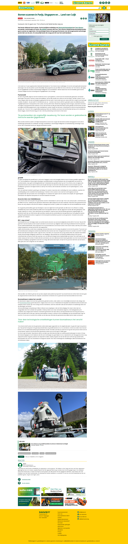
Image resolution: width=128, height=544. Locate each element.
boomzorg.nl (59, 541)
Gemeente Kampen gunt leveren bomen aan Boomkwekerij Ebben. (98, 151)
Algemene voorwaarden (64, 528)
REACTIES (21, 460)
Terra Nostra (79, 27)
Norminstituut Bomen (25, 302)
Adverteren (60, 526)
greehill (43, 29)
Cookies (60, 533)
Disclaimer (60, 530)
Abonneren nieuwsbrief (63, 521)
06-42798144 (82, 516)
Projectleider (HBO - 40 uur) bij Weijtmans (102, 59)
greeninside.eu (91, 541)
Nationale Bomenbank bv (24, 453)
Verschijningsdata (62, 535)
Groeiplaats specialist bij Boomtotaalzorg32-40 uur (101, 49)
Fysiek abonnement (63, 512)
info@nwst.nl (82, 512)
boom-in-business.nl (81, 541)
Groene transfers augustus (102, 233)
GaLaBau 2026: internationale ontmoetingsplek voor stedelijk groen (102, 120)
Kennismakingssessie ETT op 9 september (102, 114)
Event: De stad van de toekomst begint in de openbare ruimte (101, 134)
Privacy (59, 531)
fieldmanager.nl (32, 541)
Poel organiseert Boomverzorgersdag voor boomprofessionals (101, 128)
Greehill (42, 453)
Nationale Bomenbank (66, 27)
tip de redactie (26, 483)
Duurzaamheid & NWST (64, 515)
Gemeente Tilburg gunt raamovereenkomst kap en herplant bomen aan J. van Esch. (99, 161)
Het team (60, 522)
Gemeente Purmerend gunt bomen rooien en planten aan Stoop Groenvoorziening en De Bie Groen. (98, 146)
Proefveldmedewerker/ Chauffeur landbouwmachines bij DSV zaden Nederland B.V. (102, 76)
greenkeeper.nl (41, 541)
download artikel (26, 479)
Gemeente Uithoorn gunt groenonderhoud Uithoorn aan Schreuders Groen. (98, 156)
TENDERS (91, 142)
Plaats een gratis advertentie (95, 106)
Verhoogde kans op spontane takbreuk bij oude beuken (102, 261)
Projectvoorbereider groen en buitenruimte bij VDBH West (102, 69)
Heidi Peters (21, 20)
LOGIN (21, 456)
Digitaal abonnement (63, 519)
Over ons (60, 514)
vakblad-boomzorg (84, 519)
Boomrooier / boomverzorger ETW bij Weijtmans (102, 64)
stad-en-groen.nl (50, 541)
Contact (60, 517)
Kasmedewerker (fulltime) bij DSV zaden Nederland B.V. (102, 82)
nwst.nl (98, 541)
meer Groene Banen (99, 95)
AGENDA (91, 111)
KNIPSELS (91, 177)
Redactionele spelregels (64, 524)
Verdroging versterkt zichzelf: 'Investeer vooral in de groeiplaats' (102, 256)
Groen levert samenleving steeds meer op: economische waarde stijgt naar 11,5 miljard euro (102, 248)
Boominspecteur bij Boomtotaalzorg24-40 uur (101, 54)
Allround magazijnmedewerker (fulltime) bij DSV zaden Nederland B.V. (101, 89)
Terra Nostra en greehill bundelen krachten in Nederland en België (49, 444)
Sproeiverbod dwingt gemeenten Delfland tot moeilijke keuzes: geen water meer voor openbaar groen (102, 241)
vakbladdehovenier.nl (69, 541)
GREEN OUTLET (93, 100)
